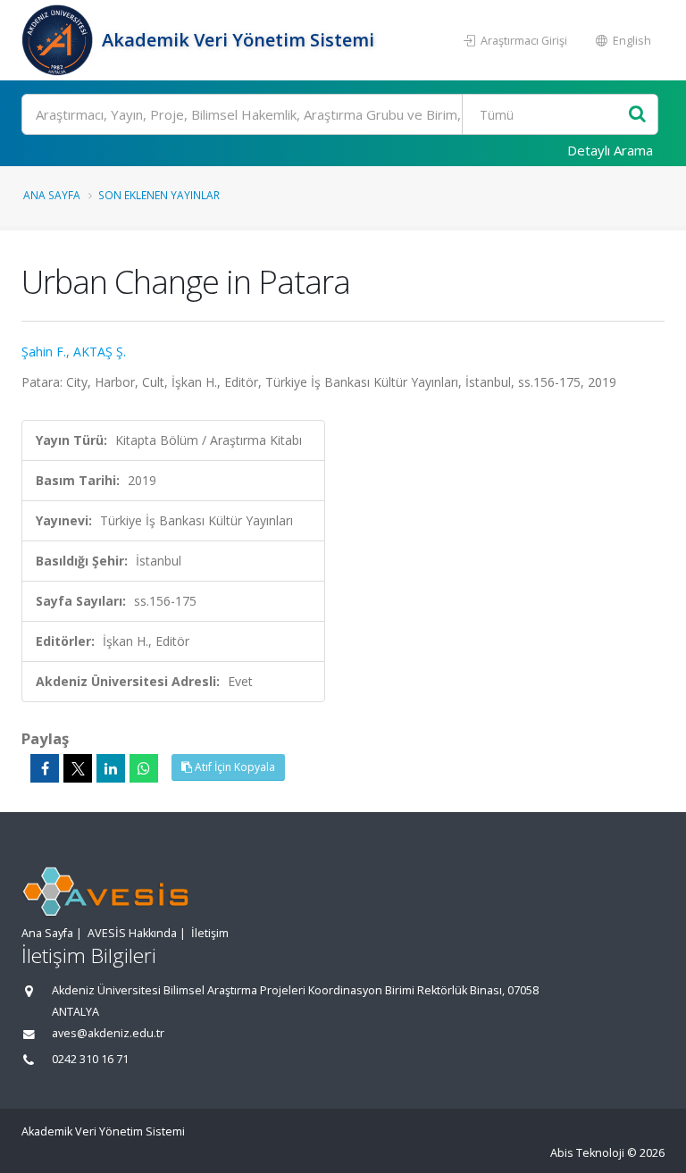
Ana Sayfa (51, 195)
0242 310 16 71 (90, 1059)
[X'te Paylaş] (77, 768)
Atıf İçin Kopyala (233, 767)
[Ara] (637, 115)
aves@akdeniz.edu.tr (108, 1033)
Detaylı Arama (610, 150)
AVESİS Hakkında (132, 933)
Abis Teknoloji (587, 1152)
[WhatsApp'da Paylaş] (144, 768)
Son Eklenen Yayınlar (159, 195)
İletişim (210, 933)
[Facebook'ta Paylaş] (44, 768)
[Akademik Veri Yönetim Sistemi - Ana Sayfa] (59, 40)
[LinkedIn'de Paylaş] (110, 768)
